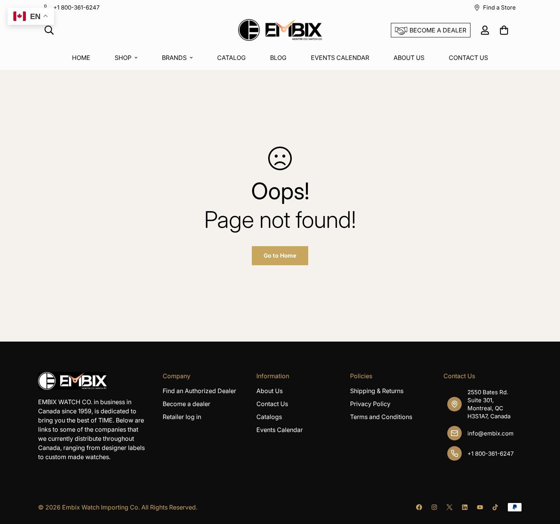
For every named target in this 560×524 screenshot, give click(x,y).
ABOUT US (409, 57)
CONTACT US (468, 57)
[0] (504, 30)
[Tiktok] (495, 507)
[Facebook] (419, 507)
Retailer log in (182, 417)
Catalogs (269, 417)
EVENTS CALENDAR (340, 57)
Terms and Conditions (381, 417)
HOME (81, 57)
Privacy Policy (370, 404)
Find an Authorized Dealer (199, 391)
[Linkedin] (465, 507)
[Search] (49, 30)
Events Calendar (279, 430)
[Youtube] (480, 507)
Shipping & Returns (376, 391)
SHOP (123, 57)
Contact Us (272, 404)
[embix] (280, 30)
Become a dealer (186, 404)
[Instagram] (434, 507)
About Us (269, 391)
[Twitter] (449, 507)
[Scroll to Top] (545, 482)
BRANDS (174, 57)
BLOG (278, 57)
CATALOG (231, 57)
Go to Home (280, 255)
